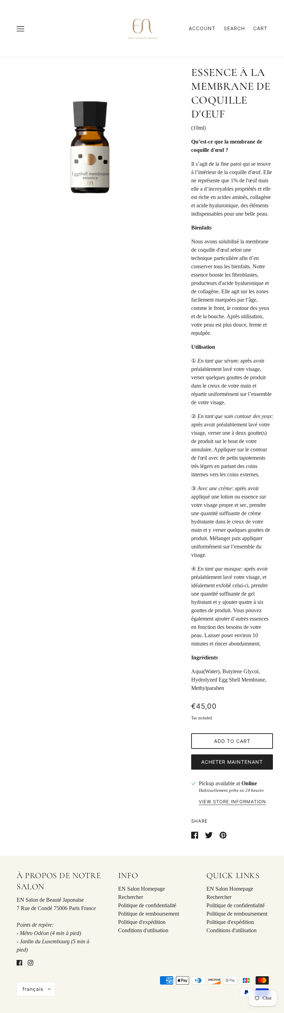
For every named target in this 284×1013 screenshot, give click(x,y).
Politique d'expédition (142, 922)
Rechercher (130, 897)
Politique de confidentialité (147, 905)
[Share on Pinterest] (223, 834)
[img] (19, 962)
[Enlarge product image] (90, 147)
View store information (232, 801)
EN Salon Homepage (141, 889)
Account (202, 28)
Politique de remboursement (148, 914)
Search (234, 28)
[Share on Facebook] (195, 834)
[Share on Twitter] (209, 834)
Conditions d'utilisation (143, 930)
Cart (260, 28)
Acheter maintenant (232, 762)
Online (249, 783)
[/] (142, 28)
